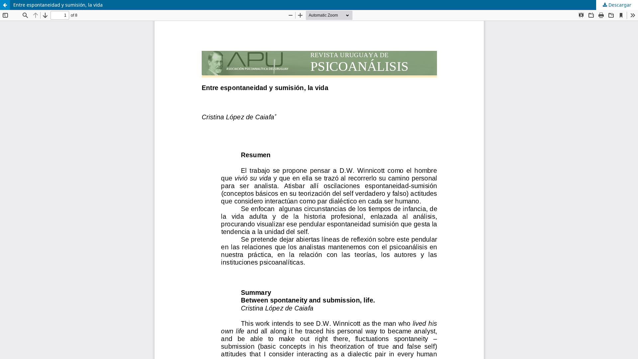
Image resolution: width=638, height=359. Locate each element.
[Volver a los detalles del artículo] (5, 5)
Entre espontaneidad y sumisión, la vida (58, 5)
